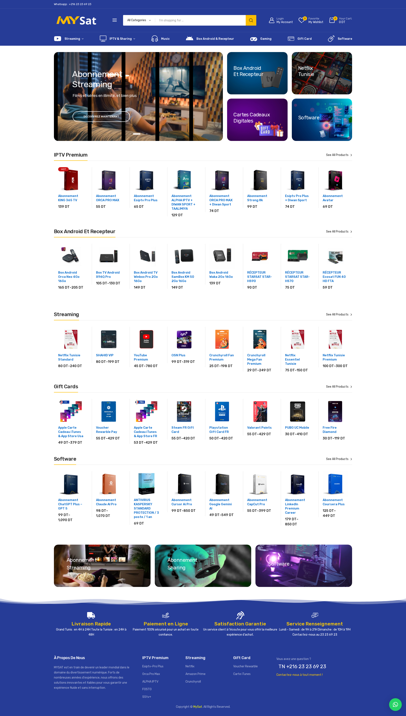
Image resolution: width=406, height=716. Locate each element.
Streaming (72, 39)
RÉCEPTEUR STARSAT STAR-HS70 (297, 277)
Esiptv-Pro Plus (152, 666)
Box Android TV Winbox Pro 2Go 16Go (146, 277)
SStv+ (146, 697)
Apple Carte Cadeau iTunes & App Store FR (145, 432)
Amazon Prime (195, 674)
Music (165, 39)
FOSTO (147, 689)
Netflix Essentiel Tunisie (292, 359)
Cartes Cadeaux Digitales (251, 118)
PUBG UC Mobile (297, 428)
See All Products (337, 155)
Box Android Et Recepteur (248, 71)
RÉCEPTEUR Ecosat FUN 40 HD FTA (334, 277)
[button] (395, 704)
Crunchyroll (193, 681)
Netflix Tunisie (306, 71)
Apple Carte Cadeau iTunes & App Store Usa (70, 432)
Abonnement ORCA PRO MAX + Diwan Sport (221, 200)
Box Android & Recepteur (215, 39)
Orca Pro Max (151, 674)
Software (345, 39)
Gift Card (305, 39)
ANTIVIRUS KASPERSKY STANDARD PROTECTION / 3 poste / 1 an (146, 508)
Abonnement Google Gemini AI (220, 504)
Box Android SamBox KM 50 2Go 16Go (182, 277)
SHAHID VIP (105, 355)
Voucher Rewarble (245, 666)
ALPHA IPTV (150, 681)
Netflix (190, 666)
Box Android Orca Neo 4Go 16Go (69, 277)
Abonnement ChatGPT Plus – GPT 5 (70, 504)
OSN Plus (178, 355)
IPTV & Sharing (121, 39)
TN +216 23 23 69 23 (302, 666)
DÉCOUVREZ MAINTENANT (101, 116)
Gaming (266, 39)
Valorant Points (259, 428)
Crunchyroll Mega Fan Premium (256, 359)
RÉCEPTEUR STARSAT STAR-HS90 (259, 277)
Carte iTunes (242, 674)
